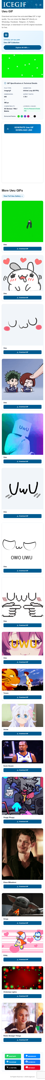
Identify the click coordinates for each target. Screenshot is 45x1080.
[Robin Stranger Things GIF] (22, 1018)
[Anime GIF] (22, 715)
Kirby (5, 955)
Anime (5, 729)
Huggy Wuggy (8, 817)
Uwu (5, 244)
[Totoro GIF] (22, 680)
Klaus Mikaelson (9, 882)
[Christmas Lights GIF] (22, 977)
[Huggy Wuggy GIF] (22, 796)
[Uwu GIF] (22, 221)
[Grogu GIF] (22, 904)
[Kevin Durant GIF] (22, 751)
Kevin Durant (8, 766)
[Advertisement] (22, 157)
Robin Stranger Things (12, 1036)
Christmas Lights (10, 992)
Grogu (5, 919)
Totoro (6, 693)
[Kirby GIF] (22, 941)
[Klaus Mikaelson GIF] (22, 854)
